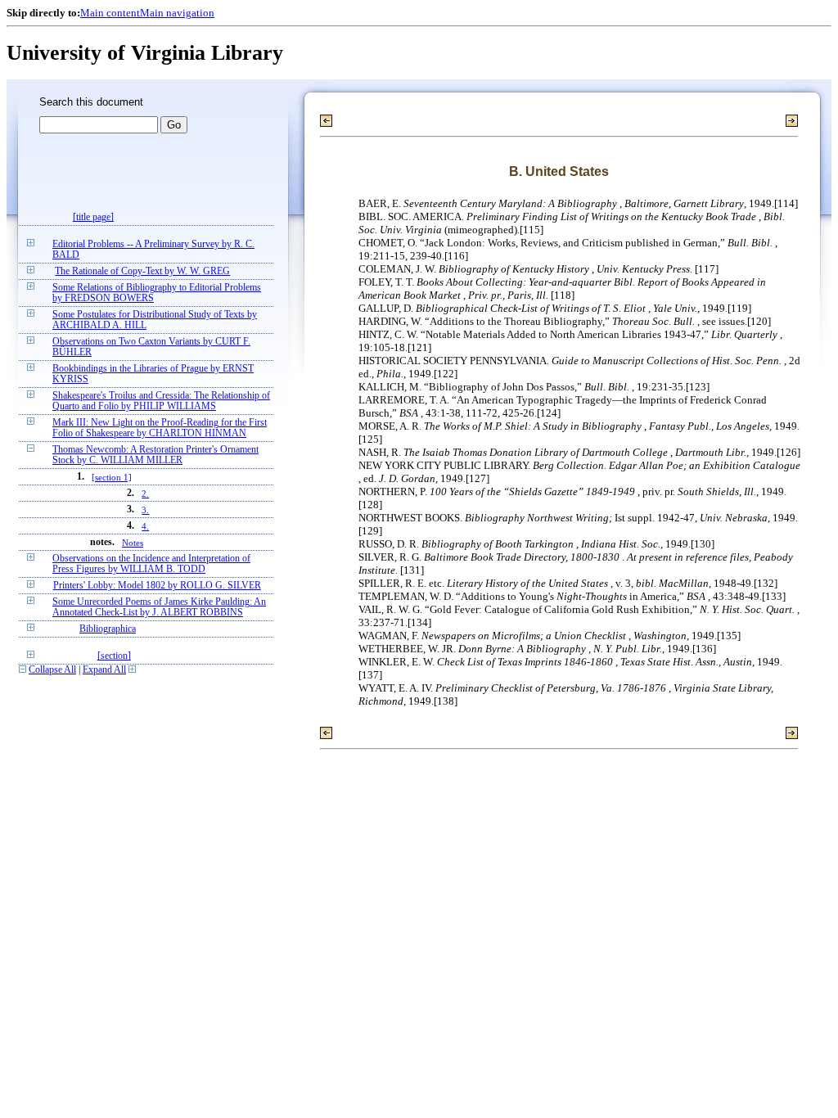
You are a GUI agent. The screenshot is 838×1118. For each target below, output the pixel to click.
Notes (132, 543)
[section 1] (112, 477)
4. (145, 526)
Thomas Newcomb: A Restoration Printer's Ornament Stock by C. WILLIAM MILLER (155, 455)
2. (145, 493)
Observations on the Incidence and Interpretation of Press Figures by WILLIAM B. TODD (151, 564)
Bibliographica (107, 629)
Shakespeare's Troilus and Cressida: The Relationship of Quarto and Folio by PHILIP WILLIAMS (161, 401)
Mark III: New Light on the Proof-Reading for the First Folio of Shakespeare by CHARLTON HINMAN (159, 428)
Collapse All (52, 670)
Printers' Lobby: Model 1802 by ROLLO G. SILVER (157, 585)
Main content (110, 13)
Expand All (104, 670)
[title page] (93, 217)
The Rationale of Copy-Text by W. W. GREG (142, 271)
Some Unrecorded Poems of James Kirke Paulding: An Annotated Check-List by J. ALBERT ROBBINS (159, 607)
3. (145, 510)
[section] (114, 656)
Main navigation (177, 13)
